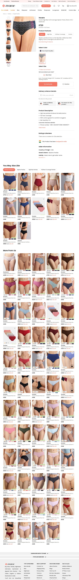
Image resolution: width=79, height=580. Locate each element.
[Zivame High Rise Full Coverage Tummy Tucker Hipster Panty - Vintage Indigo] (24, 181)
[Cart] (63, 6)
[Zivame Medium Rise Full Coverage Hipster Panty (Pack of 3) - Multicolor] (38, 286)
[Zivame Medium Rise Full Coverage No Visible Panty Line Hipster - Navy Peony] (24, 206)
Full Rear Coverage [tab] (60, 34)
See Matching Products (46, 42)
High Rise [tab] (49, 34)
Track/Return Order (37, 1)
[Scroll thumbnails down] (8, 65)
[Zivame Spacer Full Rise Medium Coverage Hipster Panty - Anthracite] (24, 230)
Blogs (29, 1)
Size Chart (48, 75)
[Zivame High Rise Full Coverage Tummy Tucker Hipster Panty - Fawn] (53, 181)
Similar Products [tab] (9, 169)
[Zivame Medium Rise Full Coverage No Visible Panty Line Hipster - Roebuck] (67, 181)
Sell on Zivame (62, 1)
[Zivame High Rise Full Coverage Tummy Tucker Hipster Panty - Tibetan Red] (38, 181)
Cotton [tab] (70, 34)
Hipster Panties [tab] (21, 169)
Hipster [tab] (42, 34)
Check (71, 95)
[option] (8, 24)
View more (42, 127)
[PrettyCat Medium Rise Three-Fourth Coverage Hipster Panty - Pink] (9, 262)
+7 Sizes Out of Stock (45, 69)
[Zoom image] (24, 34)
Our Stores (54, 1)
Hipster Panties (16, 13)
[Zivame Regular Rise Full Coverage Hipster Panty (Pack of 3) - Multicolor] (53, 262)
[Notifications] (54, 6)
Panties (9, 13)
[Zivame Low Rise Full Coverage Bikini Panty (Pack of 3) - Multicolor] (9, 360)
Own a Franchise (71, 1)
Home (4, 13)
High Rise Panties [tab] (33, 169)
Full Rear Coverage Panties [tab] (48, 169)
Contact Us (47, 1)
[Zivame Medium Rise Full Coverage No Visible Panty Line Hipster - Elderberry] (9, 206)
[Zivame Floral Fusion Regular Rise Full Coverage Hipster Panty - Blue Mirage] (38, 262)
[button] (37, 6)
